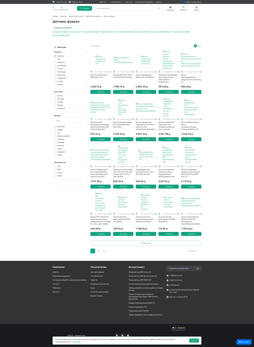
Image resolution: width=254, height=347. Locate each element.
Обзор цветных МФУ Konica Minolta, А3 (143, 276)
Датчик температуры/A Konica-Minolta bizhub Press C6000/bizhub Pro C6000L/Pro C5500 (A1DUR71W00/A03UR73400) (100, 173)
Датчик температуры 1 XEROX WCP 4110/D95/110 (145, 76)
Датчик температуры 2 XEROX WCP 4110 (98, 76)
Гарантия (94, 280)
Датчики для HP (75, 32)
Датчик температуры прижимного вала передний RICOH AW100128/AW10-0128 (166, 173)
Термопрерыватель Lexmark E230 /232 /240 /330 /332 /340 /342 (144, 171)
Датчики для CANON (60, 32)
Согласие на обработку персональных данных (70, 280)
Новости (56, 272)
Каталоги (63, 16)
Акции (93, 288)
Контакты (56, 284)
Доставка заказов (97, 272)
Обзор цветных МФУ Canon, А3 (140, 272)
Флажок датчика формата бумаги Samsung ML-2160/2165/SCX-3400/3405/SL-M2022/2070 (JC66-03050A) (168, 78)
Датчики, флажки (109, 16)
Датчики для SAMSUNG (124, 32)
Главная (55, 16)
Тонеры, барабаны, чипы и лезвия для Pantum (146, 315)
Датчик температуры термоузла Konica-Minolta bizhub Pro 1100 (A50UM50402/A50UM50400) (146, 125)
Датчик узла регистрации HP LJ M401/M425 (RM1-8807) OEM (122, 124)
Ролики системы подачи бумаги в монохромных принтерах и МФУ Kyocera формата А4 (143, 296)
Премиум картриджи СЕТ (138, 307)
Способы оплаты (97, 276)
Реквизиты (57, 288)
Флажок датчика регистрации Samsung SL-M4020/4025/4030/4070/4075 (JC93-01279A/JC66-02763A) (100, 126)
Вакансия (56, 292)
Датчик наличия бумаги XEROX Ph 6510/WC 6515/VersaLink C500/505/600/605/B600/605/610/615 (191, 220)
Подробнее (76, 342)
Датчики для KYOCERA (90, 32)
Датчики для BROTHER (61, 35)
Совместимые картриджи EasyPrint (142, 303)
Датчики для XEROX (141, 32)
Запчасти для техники (76, 16)
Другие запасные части (93, 16)
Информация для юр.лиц (100, 284)
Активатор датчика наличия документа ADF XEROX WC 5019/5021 (144, 219)
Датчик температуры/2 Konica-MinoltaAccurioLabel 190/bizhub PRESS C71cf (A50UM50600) (190, 126)
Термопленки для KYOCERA (139, 311)
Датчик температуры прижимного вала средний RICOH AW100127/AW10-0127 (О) (191, 173)
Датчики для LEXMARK (181, 32)
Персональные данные (61, 276)
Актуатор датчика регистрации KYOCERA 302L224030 (121, 219)
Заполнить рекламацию (99, 292)
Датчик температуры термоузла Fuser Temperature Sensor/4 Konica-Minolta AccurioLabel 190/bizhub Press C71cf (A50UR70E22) (168, 126)
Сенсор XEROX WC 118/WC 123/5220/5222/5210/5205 (122, 76)
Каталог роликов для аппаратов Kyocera (144, 284)
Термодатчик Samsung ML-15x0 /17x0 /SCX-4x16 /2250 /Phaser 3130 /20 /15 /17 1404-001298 (123, 173)
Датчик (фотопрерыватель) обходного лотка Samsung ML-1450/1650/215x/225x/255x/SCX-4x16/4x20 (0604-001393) (191, 78)
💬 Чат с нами (244, 342)
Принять (194, 340)
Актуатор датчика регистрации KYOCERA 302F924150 (166, 219)
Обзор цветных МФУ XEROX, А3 (140, 280)
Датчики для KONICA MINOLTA (161, 32)
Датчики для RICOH (107, 32)
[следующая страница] (108, 251)
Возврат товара (96, 296)
